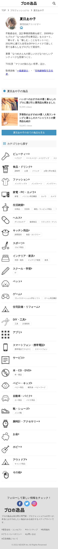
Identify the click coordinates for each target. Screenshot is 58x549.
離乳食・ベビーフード (37, 387)
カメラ (43, 196)
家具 (46, 260)
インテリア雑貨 (34, 260)
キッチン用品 (20, 230)
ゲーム (17, 294)
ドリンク (35, 171)
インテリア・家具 (23, 256)
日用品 (17, 209)
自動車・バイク (22, 396)
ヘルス (17, 217)
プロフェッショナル (19, 10)
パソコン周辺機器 (30, 196)
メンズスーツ (36, 184)
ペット (17, 281)
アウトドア (19, 459)
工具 (16, 324)
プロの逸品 (29, 3)
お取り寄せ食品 (50, 171)
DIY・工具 (19, 319)
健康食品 (33, 222)
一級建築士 (22, 70)
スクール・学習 (22, 268)
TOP (4, 10)
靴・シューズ (20, 408)
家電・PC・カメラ (24, 192)
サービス (18, 357)
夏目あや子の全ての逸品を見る (29, 132)
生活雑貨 (18, 205)
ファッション (20, 179)
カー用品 (18, 400)
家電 (16, 196)
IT (15, 273)
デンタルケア (20, 222)
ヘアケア (18, 158)
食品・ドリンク (22, 166)
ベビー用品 (19, 387)
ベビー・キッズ (22, 383)
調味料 (17, 171)
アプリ (17, 332)
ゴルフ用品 (19, 247)
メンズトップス (21, 184)
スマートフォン (41, 349)
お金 (15, 434)
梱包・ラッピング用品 (43, 209)
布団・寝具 (19, 260)
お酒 (26, 171)
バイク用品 (30, 400)
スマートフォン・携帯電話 (28, 345)
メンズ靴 (18, 413)
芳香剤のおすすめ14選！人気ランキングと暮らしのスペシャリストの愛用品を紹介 (37, 118)
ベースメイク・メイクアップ (37, 158)
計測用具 (26, 324)
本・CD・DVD (21, 370)
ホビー (17, 447)
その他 (17, 472)
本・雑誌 (18, 375)
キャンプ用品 (20, 464)
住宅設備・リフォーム (26, 306)
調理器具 (18, 234)
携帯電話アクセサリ (23, 349)
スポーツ (18, 243)
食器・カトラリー (33, 234)
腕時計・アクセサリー (26, 421)
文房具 (27, 209)
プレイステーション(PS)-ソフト (27, 298)
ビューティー (20, 154)
